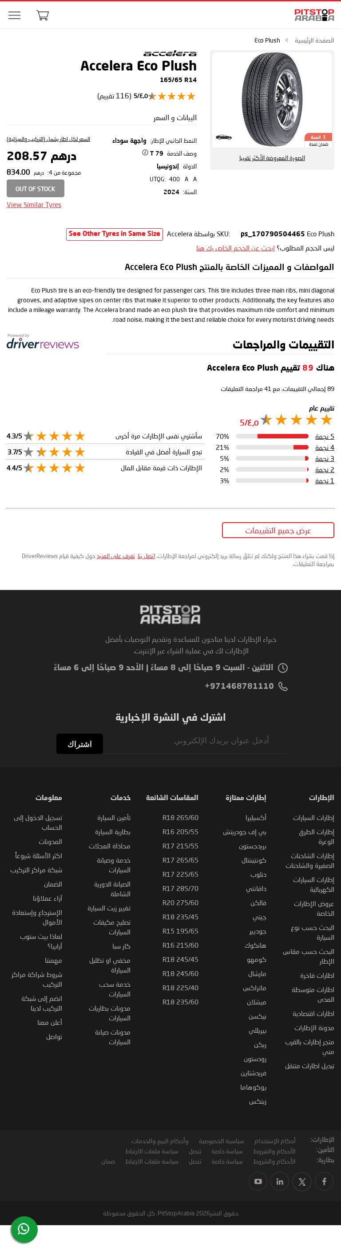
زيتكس (257, 1101)
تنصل (195, 1151)
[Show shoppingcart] (42, 15)
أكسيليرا (256, 817)
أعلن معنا (49, 1022)
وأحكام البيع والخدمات (160, 1141)
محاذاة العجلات (110, 846)
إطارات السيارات (313, 817)
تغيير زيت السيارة (109, 908)
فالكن (258, 902)
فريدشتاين (253, 1073)
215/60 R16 (180, 945)
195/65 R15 (180, 931)
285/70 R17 (180, 888)
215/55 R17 (180, 846)
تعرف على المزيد (116, 555)
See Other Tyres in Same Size (114, 234)
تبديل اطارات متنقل (309, 1066)
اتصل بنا (146, 555)
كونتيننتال (254, 860)
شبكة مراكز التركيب (36, 870)
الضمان (53, 884)
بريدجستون (252, 846)
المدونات (50, 841)
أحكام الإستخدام (275, 1141)
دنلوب (258, 874)
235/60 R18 (180, 1002)
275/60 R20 (180, 902)
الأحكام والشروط (274, 1151)
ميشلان (256, 1002)
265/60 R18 (180, 817)
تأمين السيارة (114, 817)
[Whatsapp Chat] (23, 1228)
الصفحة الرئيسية (314, 40)
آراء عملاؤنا (47, 898)
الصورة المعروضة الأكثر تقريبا (272, 157)
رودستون (255, 1059)
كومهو (256, 959)
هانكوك (255, 945)
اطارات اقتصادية (313, 1013)
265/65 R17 (180, 860)
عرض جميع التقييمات (278, 530)
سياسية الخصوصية (221, 1141)
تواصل (54, 1036)
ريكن (260, 1044)
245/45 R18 (180, 959)
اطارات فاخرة (317, 975)
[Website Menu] (14, 16)
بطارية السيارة (113, 832)
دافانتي (256, 888)
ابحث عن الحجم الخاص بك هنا (235, 248)
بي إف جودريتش (244, 832)
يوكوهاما (253, 1087)
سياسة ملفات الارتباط (151, 1151)
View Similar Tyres (34, 204)
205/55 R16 (180, 832)
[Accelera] (170, 55)
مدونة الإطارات (314, 1027)
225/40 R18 (180, 988)
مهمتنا (53, 960)
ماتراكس (254, 988)
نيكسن (257, 1016)
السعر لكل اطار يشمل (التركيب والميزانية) (48, 139)
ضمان (108, 1161)
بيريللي (257, 1030)
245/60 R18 (180, 973)
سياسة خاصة (227, 1151)
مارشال (257, 973)
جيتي (259, 917)
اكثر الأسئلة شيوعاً (38, 855)
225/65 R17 (180, 874)
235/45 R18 (180, 917)
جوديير (258, 931)
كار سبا (121, 946)
